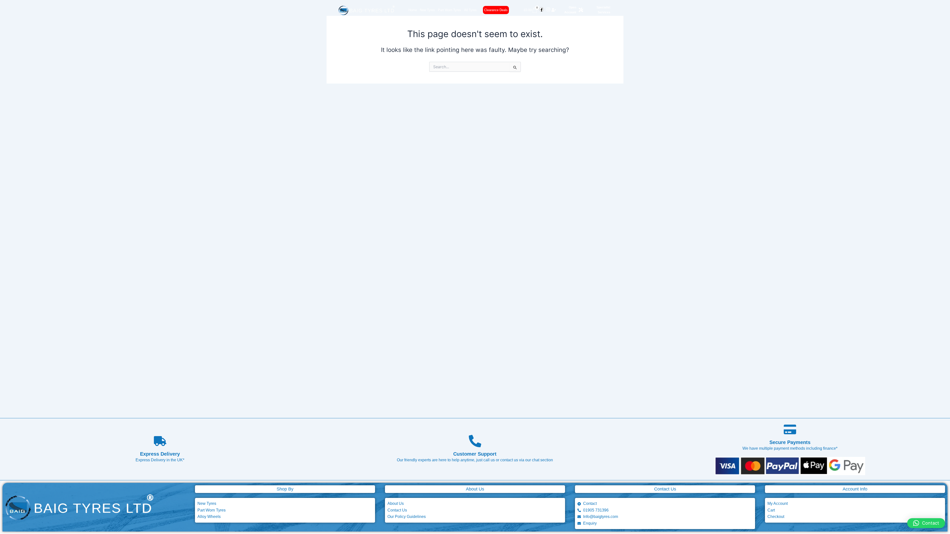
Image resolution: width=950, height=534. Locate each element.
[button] (926, 523)
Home (412, 10)
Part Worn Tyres (449, 10)
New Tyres (427, 10)
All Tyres (470, 10)
